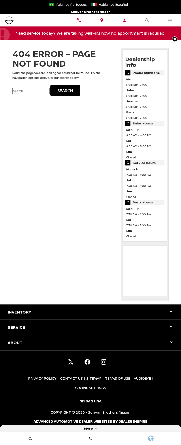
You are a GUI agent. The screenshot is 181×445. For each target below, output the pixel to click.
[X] (71, 362)
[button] (174, 39)
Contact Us (71, 378)
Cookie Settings (90, 388)
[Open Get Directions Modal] (101, 20)
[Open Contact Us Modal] (90, 438)
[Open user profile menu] (124, 20)
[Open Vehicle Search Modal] (147, 20)
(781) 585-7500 (136, 85)
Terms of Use (117, 378)
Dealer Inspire (133, 421)
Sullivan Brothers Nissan (109, 412)
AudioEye (142, 378)
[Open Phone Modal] (79, 20)
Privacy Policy (42, 378)
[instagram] (103, 362)
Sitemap (94, 378)
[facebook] (87, 362)
